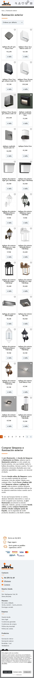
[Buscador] (16, 3)
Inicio (3, 11)
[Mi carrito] (26, 3)
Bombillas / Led (6, 643)
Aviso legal (5, 619)
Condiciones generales (9, 622)
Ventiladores (5, 646)
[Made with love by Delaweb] (17, 674)
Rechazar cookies (17, 672)
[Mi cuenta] (19, 3)
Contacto (7, 584)
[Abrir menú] (31, 3)
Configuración (27, 672)
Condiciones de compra (9, 624)
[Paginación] (27, 436)
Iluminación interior (7, 639)
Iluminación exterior (8, 641)
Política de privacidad (8, 626)
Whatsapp (7, 581)
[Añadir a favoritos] (15, 30)
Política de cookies (7, 629)
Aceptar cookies (7, 672)
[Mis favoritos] (23, 3)
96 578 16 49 (9, 578)
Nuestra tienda (6, 617)
